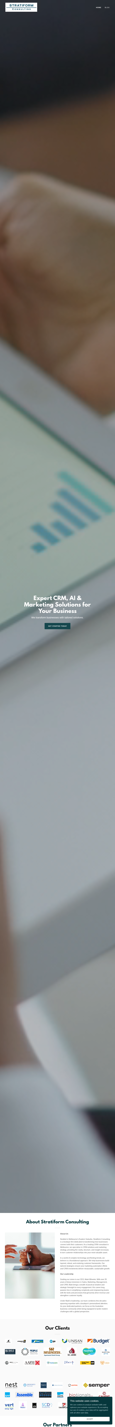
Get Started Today (57, 626)
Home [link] (98, 7)
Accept (90, 1419)
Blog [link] (107, 7)
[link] (21, 7)
